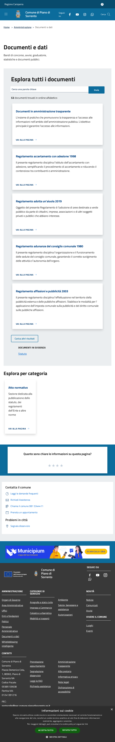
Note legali (63, 682)
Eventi (89, 631)
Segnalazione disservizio (36, 673)
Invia (96, 90)
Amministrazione (22, 27)
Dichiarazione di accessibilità (66, 689)
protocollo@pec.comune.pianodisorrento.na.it (26, 705)
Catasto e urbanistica (41, 613)
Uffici (4, 610)
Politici (5, 621)
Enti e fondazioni (10, 616)
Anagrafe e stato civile (41, 602)
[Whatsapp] (91, 14)
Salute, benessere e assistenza (68, 607)
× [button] (112, 709)
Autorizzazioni (65, 614)
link (86, 724)
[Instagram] (84, 14)
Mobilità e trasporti (39, 618)
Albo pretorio (64, 671)
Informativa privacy (68, 676)
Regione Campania (13, 4)
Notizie (89, 600)
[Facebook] (69, 14)
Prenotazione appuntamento (37, 664)
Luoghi (89, 625)
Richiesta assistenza (40, 686)
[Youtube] (76, 14)
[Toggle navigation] (6, 14)
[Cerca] (109, 14)
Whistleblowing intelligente (10, 644)
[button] (57, 736)
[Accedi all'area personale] (102, 4)
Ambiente (63, 600)
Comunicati (92, 605)
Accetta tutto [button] (45, 730)
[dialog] (57, 724)
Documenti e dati (10, 636)
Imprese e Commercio (41, 607)
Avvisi (89, 610)
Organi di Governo (11, 600)
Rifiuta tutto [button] (69, 730)
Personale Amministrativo (10, 629)
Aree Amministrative (12, 605)
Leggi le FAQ (36, 681)
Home (7, 27)
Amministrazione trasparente (66, 664)
